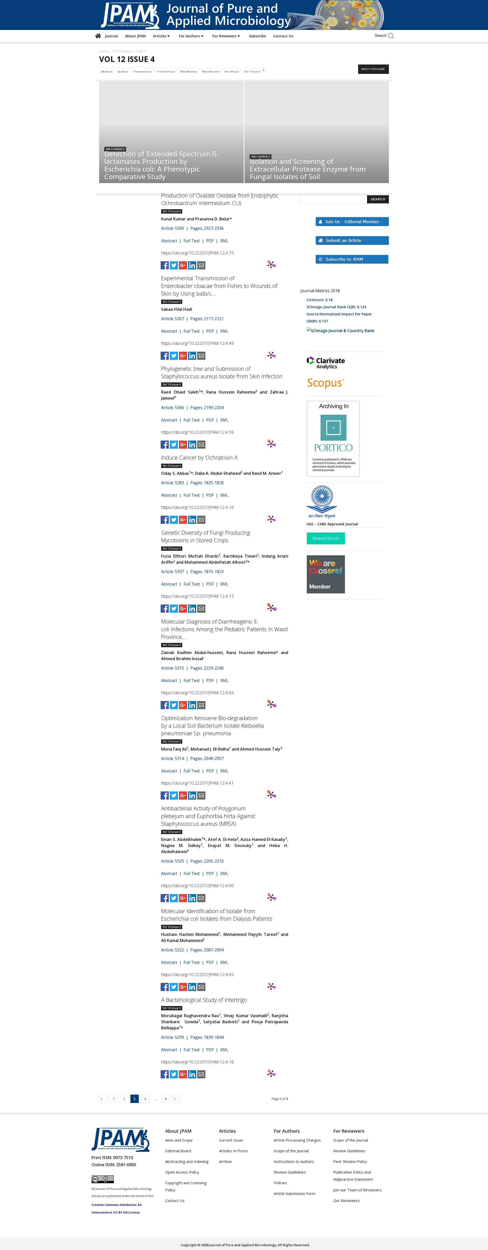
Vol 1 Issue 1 (252, 72)
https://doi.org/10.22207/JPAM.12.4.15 (197, 596)
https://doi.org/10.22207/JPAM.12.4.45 (197, 974)
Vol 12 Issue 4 (122, 51)
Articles (160, 36)
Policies (280, 1182)
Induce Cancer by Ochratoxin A (199, 457)
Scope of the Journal (291, 1150)
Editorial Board (178, 1150)
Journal (110, 36)
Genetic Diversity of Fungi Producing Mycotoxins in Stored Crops (205, 536)
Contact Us (283, 36)
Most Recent (210, 72)
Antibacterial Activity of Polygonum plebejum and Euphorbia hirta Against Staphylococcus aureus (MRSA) (208, 815)
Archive (123, 72)
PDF (210, 240)
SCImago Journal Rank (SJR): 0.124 (336, 306)
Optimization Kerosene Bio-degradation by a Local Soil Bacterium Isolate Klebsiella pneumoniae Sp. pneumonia (212, 725)
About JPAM (135, 36)
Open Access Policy (182, 1172)
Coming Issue (142, 72)
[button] (392, 35)
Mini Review (188, 72)
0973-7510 (123, 1157)
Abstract (106, 72)
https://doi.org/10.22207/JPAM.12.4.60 (197, 885)
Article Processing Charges (297, 1140)
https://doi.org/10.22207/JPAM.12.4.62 (197, 692)
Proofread (232, 72)
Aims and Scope (179, 1140)
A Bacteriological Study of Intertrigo (204, 999)
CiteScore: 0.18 (319, 299)
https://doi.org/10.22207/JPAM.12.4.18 (197, 1062)
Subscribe (257, 36)
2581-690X (126, 1164)
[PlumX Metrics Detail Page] (271, 264)
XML (224, 240)
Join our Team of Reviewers (357, 1189)
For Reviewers (224, 36)
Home (103, 51)
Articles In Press (233, 1150)
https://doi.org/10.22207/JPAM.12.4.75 (197, 253)
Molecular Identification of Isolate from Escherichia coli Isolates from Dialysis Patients (216, 914)
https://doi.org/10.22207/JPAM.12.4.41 (197, 783)
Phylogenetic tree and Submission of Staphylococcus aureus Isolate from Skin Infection (222, 372)
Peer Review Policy (350, 1161)
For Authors (190, 36)
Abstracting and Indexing (187, 1161)
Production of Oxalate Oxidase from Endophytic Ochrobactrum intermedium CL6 (220, 199)
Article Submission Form (294, 1193)
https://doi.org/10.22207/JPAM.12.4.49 (197, 343)
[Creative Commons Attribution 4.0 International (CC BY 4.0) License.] (103, 1181)
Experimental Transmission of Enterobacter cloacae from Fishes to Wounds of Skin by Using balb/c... (219, 285)
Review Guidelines (290, 1172)
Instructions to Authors (294, 1161)
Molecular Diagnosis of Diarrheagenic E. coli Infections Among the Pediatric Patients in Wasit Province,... (224, 629)
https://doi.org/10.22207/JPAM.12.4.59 (197, 432)
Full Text (192, 240)
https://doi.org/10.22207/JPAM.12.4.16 (197, 507)
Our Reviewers (346, 1200)
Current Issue (166, 72)
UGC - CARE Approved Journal (332, 524)
